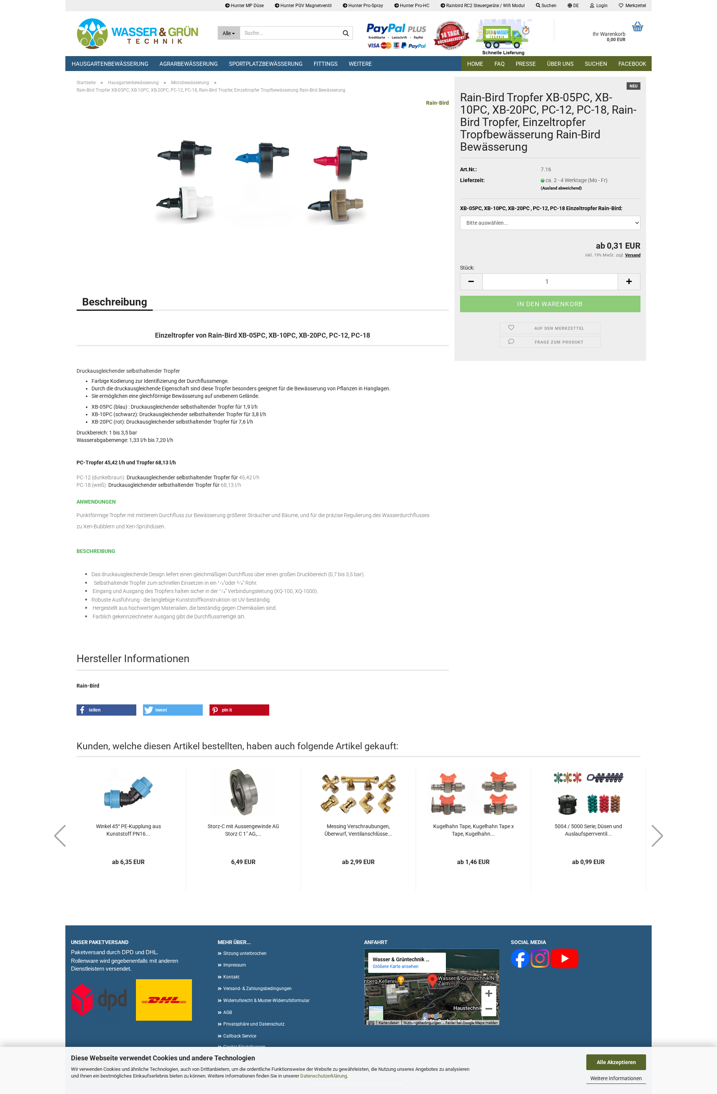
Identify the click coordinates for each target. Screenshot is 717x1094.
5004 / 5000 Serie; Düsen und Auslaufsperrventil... (588, 830)
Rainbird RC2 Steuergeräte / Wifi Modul (485, 5)
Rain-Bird (437, 103)
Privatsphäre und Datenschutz (254, 1024)
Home (475, 64)
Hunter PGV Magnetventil (305, 5)
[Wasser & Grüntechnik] (139, 33)
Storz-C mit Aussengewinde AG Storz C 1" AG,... (243, 830)
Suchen (596, 64)
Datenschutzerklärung (323, 1076)
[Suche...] (346, 33)
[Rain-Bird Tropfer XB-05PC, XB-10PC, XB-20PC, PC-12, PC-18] (263, 183)
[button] (573, 5)
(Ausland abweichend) (561, 188)
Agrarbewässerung (188, 64)
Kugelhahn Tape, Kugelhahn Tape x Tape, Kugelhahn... (473, 830)
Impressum (234, 965)
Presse (526, 64)
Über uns (560, 64)
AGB (227, 1012)
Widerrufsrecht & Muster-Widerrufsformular (266, 1000)
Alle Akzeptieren (616, 1062)
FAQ (499, 64)
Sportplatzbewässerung (265, 64)
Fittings (326, 64)
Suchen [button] (548, 5)
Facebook (632, 64)
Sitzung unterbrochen (245, 953)
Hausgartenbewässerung (110, 64)
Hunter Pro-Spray (365, 5)
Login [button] (601, 5)
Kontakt (231, 977)
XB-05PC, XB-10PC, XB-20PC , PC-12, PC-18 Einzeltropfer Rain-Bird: (541, 208)
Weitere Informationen (616, 1078)
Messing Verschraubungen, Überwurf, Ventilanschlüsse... (358, 830)
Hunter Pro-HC (414, 5)
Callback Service (239, 1036)
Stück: (467, 268)
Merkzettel (634, 5)
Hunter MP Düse (247, 5)
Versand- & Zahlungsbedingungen (257, 988)
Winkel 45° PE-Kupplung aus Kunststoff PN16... (128, 830)
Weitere (360, 64)
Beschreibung (114, 302)
